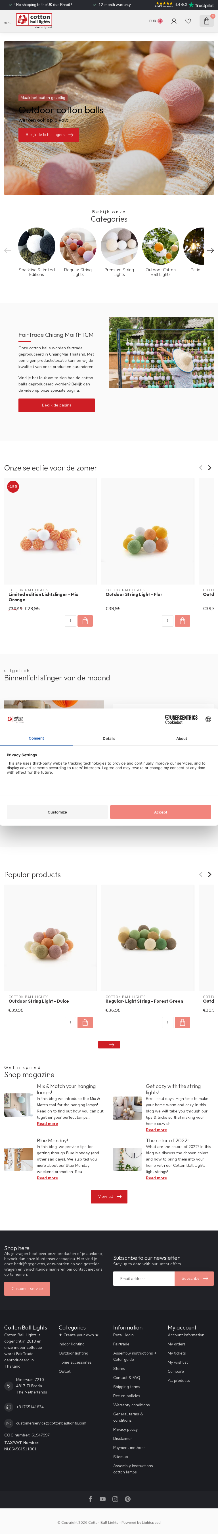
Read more (47, 1123)
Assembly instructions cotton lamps (133, 1469)
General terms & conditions (128, 1417)
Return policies (126, 1396)
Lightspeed (151, 1522)
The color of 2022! (167, 1140)
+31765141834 (30, 1407)
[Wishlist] (188, 21)
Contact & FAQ (126, 1377)
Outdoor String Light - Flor (134, 594)
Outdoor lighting (73, 1353)
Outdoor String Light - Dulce (39, 1001)
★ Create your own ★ (79, 1335)
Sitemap (120, 1456)
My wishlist (178, 1362)
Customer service (27, 1288)
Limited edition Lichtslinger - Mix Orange (43, 597)
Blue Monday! (52, 1140)
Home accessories (75, 1362)
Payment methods (129, 1447)
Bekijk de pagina (57, 405)
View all (105, 1196)
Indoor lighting (72, 1344)
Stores (119, 1368)
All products (179, 1380)
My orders (177, 1344)
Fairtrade (121, 1344)
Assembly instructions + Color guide (135, 1356)
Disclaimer (122, 1438)
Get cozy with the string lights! (173, 1089)
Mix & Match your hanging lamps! (66, 1089)
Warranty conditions (131, 1405)
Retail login (123, 1335)
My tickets (177, 1353)
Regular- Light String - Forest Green (144, 1001)
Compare (176, 1371)
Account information (186, 1335)
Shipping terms (126, 1387)
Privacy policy (125, 1429)
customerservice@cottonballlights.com (51, 1423)
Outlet (64, 1371)
